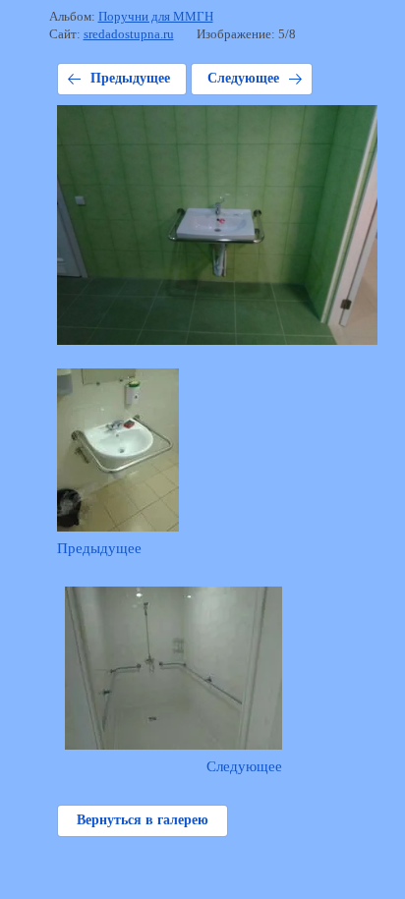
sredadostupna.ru (129, 34)
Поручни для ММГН (155, 16)
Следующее (243, 78)
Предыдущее (130, 78)
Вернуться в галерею (142, 820)
